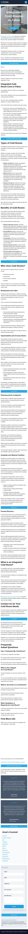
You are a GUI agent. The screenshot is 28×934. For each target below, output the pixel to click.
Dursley (4, 846)
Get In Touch (14, 914)
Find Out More (14, 261)
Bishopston (18, 762)
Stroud (3, 848)
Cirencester (5, 854)
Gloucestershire (6, 852)
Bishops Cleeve (6, 858)
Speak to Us (14, 507)
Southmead (3, 762)
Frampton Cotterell (6, 837)
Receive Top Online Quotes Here (14, 765)
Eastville (13, 762)
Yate (3, 839)
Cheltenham (5, 856)
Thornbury (4, 842)
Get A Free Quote (14, 826)
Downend (4, 835)
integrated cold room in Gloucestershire (11, 596)
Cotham (23, 762)
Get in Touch (14, 391)
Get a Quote (13, 28)
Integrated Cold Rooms (7, 36)
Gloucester (4, 850)
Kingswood (5, 844)
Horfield (8, 762)
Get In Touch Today (14, 63)
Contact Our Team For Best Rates (14, 138)
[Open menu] (26, 2)
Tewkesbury (5, 860)
